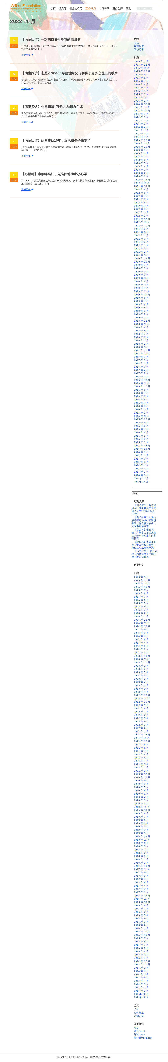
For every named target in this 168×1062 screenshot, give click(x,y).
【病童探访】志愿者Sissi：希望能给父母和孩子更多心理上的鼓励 (69, 73)
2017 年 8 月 (141, 360)
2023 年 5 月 (141, 163)
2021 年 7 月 (141, 235)
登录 (136, 1028)
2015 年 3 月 (141, 439)
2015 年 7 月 (141, 429)
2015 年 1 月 (141, 442)
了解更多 (26, 55)
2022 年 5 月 (141, 202)
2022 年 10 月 (142, 186)
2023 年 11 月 (142, 143)
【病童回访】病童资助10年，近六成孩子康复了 (56, 140)
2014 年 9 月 (141, 452)
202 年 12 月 (141, 478)
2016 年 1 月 (141, 412)
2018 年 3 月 (141, 340)
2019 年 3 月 (141, 311)
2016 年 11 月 (142, 383)
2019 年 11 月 (142, 291)
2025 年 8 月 (141, 78)
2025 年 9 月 (141, 74)
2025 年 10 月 (142, 71)
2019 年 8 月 (141, 297)
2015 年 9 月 (141, 422)
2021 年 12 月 (142, 219)
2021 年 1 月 (141, 255)
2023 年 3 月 (141, 169)
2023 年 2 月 (141, 173)
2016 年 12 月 (142, 380)
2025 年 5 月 (141, 87)
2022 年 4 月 (141, 206)
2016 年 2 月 (141, 409)
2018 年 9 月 (141, 327)
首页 (53, 8)
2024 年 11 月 (142, 107)
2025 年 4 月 (141, 91)
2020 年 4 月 (141, 281)
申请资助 (104, 8)
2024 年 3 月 (141, 130)
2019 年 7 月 (141, 301)
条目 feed (139, 1031)
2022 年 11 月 (142, 183)
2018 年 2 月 (141, 343)
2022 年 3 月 (141, 209)
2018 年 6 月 (141, 337)
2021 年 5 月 (141, 242)
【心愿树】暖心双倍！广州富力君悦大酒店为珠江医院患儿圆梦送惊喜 (144, 534)
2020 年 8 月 (141, 268)
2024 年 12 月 (142, 104)
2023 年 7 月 (141, 156)
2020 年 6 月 (141, 275)
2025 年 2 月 (141, 97)
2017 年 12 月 (142, 350)
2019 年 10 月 (142, 294)
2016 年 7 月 (141, 393)
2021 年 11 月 (142, 222)
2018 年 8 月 (141, 330)
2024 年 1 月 (141, 137)
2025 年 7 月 (141, 81)
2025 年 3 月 (141, 94)
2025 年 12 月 (142, 64)
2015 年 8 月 (141, 426)
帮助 (128, 8)
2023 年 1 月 (141, 176)
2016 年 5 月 (141, 399)
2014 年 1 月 (141, 475)
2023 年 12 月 (142, 140)
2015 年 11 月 (142, 416)
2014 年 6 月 (141, 458)
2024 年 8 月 (141, 117)
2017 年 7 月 (141, 363)
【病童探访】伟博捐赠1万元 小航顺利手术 (52, 107)
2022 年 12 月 (142, 179)
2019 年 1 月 (141, 317)
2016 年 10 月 (142, 386)
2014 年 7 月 (141, 455)
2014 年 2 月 (141, 472)
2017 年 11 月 (142, 353)
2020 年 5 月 (141, 278)
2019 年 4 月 (141, 307)
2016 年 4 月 (141, 403)
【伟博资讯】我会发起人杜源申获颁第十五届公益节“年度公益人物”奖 (144, 509)
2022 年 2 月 (141, 212)
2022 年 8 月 (141, 192)
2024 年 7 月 (141, 120)
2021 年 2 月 (141, 252)
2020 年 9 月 (141, 265)
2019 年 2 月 (141, 314)
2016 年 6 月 (141, 396)
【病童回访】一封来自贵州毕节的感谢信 (50, 39)
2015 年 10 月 (142, 419)
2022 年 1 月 (141, 215)
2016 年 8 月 (141, 389)
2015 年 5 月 (141, 435)
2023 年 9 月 (141, 150)
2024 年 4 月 (141, 127)
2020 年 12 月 (142, 258)
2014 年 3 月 (141, 468)
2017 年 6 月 (141, 366)
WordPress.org (143, 1037)
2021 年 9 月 (141, 229)
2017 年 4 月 (141, 370)
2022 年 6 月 (141, 199)
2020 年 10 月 (142, 261)
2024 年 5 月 (141, 123)
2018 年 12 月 (142, 320)
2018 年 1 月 (141, 347)
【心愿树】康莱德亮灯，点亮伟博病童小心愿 (54, 174)
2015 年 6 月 (141, 432)
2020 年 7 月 (141, 271)
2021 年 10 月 (142, 225)
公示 (136, 43)
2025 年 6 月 (141, 84)
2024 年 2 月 (141, 133)
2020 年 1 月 (141, 288)
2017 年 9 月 (141, 357)
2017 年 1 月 (141, 376)
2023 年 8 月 (141, 153)
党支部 (62, 8)
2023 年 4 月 (141, 166)
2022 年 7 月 (141, 196)
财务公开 (117, 8)
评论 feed (139, 1034)
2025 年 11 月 (142, 68)
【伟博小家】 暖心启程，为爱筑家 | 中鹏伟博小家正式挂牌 (144, 554)
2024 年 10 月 (142, 110)
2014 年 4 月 (141, 465)
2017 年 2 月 (141, 373)
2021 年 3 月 (141, 248)
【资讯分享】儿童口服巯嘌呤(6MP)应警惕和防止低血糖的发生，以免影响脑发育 (144, 522)
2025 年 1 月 (141, 100)
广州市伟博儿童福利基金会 (76, 1057)
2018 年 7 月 (141, 334)
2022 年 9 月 (141, 189)
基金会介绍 (76, 8)
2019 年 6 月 (141, 304)
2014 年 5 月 (141, 462)
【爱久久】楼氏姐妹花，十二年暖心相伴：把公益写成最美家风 (144, 544)
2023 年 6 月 (141, 160)
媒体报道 (139, 46)
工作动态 (90, 8)
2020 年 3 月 (141, 284)
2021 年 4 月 (141, 245)
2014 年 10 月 (142, 449)
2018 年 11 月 (142, 324)
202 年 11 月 (141, 481)
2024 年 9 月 (141, 114)
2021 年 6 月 (141, 238)
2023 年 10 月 (142, 146)
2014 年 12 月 (142, 445)
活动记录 (139, 49)
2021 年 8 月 (141, 232)
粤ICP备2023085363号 (100, 1057)
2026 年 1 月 (141, 61)
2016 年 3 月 (141, 406)
